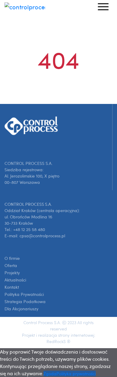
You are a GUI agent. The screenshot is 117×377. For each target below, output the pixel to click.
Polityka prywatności (76, 373)
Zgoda (50, 373)
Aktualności (15, 280)
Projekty (12, 272)
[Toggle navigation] (103, 6)
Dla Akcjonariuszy (21, 309)
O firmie (12, 258)
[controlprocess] (24, 6)
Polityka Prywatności (24, 294)
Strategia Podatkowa (25, 301)
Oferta (10, 265)
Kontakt (11, 287)
